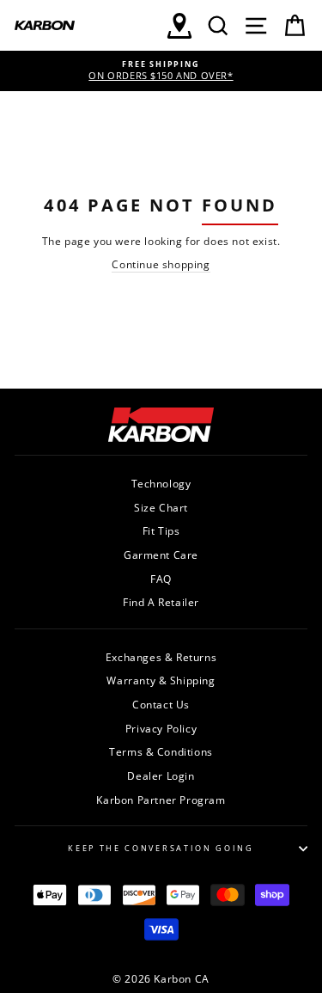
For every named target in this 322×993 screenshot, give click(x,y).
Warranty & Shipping (160, 680)
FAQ (161, 578)
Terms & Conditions (161, 751)
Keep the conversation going (160, 848)
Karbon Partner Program (160, 799)
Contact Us (161, 704)
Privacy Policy (161, 728)
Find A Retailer (161, 602)
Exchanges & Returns (161, 657)
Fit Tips (161, 530)
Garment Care (161, 554)
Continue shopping (161, 264)
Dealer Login (160, 775)
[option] (161, 71)
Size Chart (161, 507)
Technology (161, 483)
